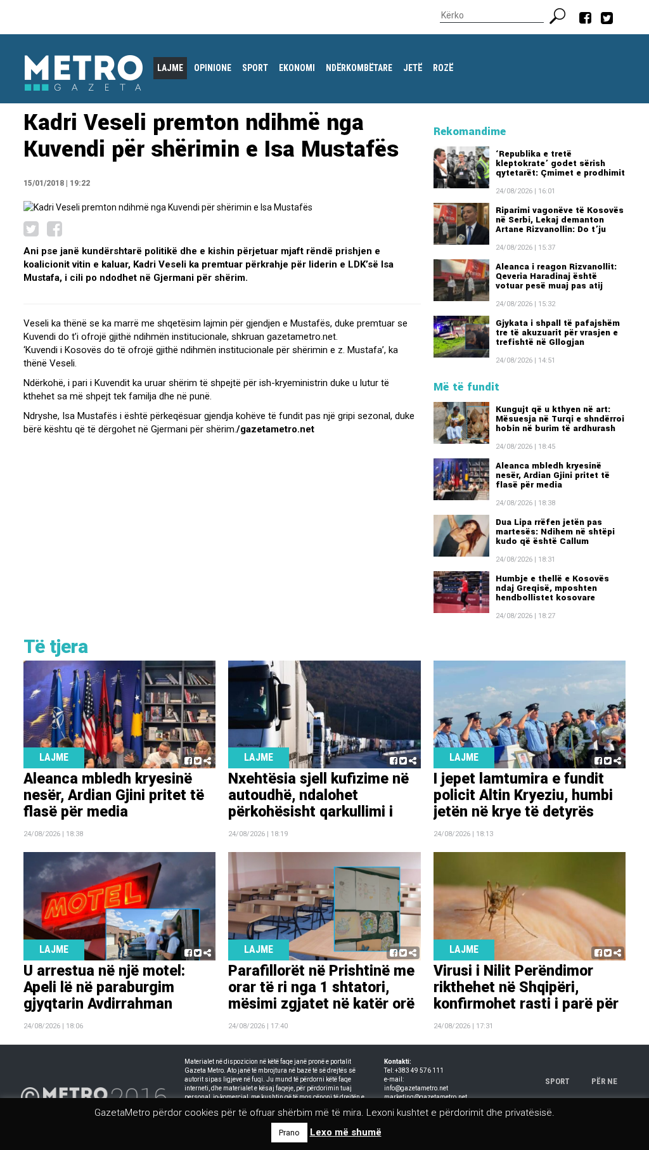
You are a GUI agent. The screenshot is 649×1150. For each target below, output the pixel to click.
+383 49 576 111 (419, 1070)
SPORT (557, 1081)
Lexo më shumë (346, 1132)
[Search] (562, 14)
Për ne (604, 1081)
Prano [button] (289, 1132)
